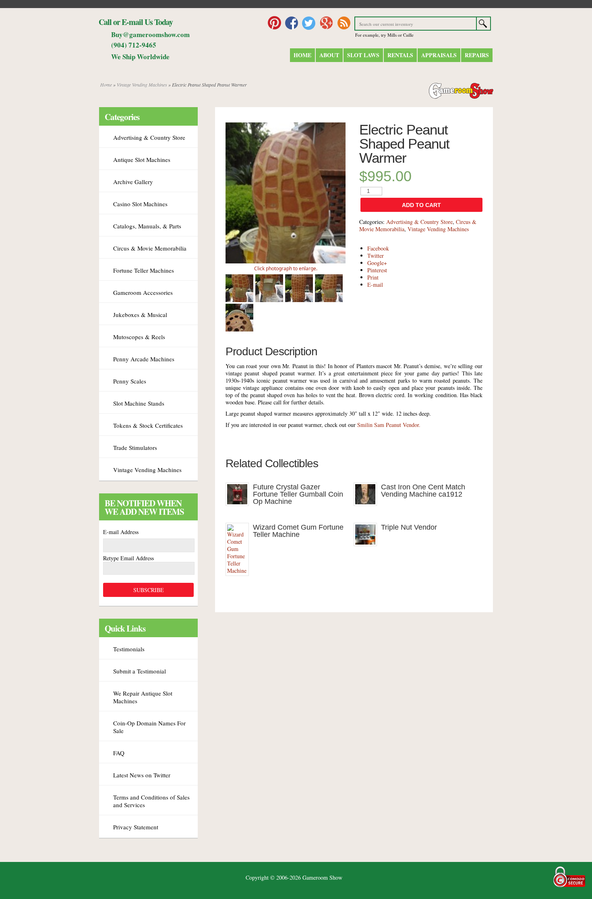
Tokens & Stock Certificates (148, 425)
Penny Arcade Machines (143, 359)
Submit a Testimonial (139, 671)
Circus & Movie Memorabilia (149, 248)
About (329, 55)
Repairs (477, 55)
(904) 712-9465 (133, 45)
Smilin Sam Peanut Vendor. (388, 425)
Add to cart (421, 205)
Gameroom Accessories (143, 292)
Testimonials (129, 649)
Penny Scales (129, 381)
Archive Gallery (133, 182)
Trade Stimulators (135, 447)
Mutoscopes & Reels (139, 337)
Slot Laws (363, 55)
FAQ (118, 753)
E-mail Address (121, 532)
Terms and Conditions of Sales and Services (151, 801)
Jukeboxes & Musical (140, 315)
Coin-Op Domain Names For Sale (149, 727)
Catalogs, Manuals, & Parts (147, 226)
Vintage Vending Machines (142, 84)
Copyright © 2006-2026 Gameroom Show (294, 877)
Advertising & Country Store (419, 222)
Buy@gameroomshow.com (150, 34)
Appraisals (439, 55)
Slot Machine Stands (138, 403)
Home (302, 55)
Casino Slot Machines (140, 204)
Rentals (400, 55)
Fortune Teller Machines (143, 270)
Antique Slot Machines (141, 159)
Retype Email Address (128, 558)
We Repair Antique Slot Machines (142, 697)
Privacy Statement (135, 827)
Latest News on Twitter (141, 775)
